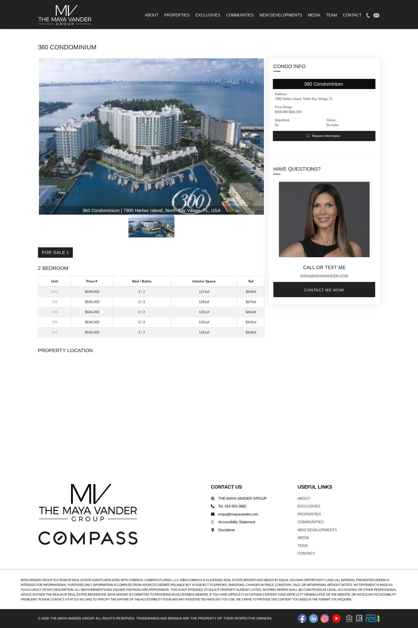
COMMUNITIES (311, 522)
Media (314, 15)
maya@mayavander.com (324, 276)
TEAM (303, 546)
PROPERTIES (309, 514)
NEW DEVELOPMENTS (317, 530)
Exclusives (207, 15)
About (151, 15)
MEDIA (303, 538)
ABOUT (304, 498)
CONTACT (306, 553)
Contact (352, 15)
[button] (362, 618)
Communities (240, 15)
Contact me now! (324, 290)
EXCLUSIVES (309, 506)
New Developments (281, 15)
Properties (177, 15)
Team (331, 15)
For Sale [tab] (55, 252)
